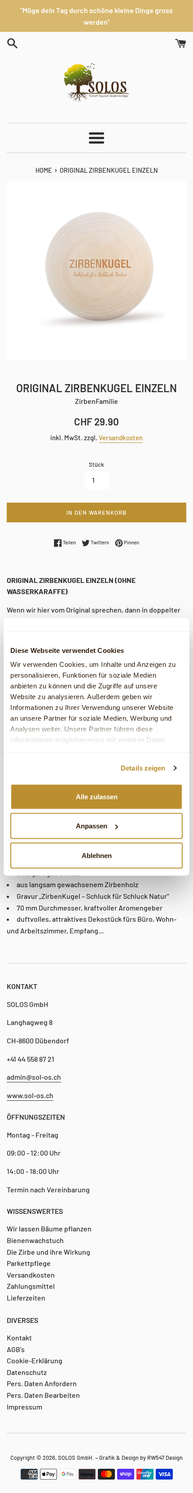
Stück (96, 464)
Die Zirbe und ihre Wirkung (48, 1252)
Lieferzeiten (26, 1297)
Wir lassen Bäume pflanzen (49, 1228)
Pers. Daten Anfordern (42, 1383)
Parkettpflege (29, 1263)
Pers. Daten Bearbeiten (43, 1395)
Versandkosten (121, 437)
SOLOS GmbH (75, 1457)
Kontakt (19, 1337)
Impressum (24, 1406)
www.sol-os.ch (30, 1095)
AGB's (16, 1349)
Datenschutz (27, 1372)
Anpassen (91, 826)
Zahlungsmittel (31, 1286)
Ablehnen (97, 855)
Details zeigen (143, 768)
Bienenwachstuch (35, 1240)
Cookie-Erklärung (34, 1360)
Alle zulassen (97, 796)
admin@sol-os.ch (34, 1077)
